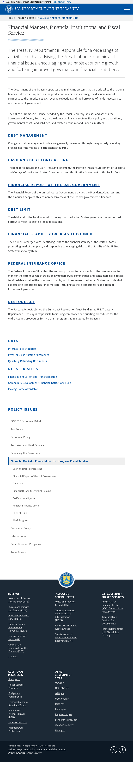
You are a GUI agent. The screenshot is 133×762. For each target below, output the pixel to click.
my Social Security (64, 724)
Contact (62, 749)
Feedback (29, 749)
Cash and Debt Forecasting (27, 468)
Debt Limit (18, 483)
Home (11, 17)
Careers (39, 749)
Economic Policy (20, 437)
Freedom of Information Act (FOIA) (16, 714)
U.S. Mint (12, 656)
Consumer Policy (21, 528)
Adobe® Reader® (34, 752)
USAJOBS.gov (62, 688)
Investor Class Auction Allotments (28, 355)
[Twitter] (113, 749)
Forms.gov (60, 709)
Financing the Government (26, 453)
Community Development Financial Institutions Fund (39, 383)
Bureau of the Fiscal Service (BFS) (18, 617)
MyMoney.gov (62, 698)
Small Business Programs (26, 544)
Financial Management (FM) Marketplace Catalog (113, 632)
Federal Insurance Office (26, 505)
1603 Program (20, 520)
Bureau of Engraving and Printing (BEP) (18, 608)
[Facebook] (122, 749)
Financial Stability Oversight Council (32, 490)
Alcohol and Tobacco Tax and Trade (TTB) (19, 600)
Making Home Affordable (23, 389)
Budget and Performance (15, 695)
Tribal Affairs (18, 552)
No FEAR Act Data (17, 722)
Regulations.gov (63, 714)
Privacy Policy (14, 745)
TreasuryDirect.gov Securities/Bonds (18, 703)
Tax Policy (17, 429)
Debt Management (27, 135)
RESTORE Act (20, 513)
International (18, 536)
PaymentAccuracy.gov (66, 719)
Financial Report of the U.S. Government (35, 476)
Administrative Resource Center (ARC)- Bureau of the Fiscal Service (112, 606)
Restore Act (21, 301)
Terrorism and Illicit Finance (27, 445)
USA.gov (59, 682)
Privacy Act (14, 679)
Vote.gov (60, 730)
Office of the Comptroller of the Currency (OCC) (18, 648)
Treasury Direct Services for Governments (110, 620)
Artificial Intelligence (24, 498)
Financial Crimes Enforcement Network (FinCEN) (17, 627)
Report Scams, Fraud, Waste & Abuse (66, 627)
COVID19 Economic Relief (26, 421)
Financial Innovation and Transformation (32, 376)
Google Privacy (30, 745)
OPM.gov (59, 693)
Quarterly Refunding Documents (27, 361)
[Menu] (127, 10)
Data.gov (59, 703)
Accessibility (51, 749)
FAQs (19, 749)
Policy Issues (23, 409)
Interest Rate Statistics (22, 349)
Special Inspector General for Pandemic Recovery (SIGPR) (66, 637)
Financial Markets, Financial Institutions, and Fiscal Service (49, 461)
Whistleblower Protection (15, 729)
